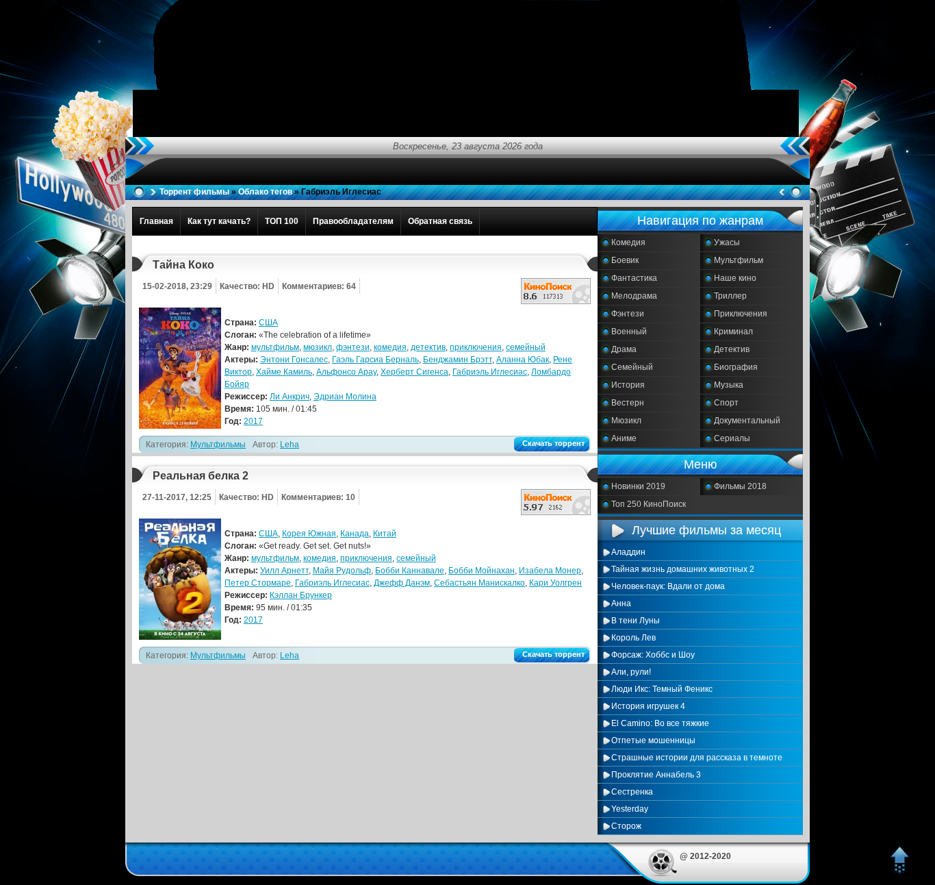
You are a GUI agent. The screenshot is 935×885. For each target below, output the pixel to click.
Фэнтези (627, 314)
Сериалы (732, 438)
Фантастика (634, 278)
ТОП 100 (281, 221)
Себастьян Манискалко (479, 583)
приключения (476, 347)
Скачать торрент (553, 443)
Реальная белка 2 (200, 476)
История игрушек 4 (648, 706)
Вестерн (627, 403)
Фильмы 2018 (740, 486)
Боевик (625, 260)
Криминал (733, 331)
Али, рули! (631, 672)
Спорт (726, 403)
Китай (384, 533)
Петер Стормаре (258, 583)
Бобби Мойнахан (481, 570)
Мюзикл (626, 420)
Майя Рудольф (342, 570)
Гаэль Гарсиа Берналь (375, 359)
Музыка (728, 385)
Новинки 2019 (638, 486)
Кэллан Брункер (301, 595)
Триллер (730, 296)
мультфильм (275, 347)
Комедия (628, 242)
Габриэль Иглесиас (489, 372)
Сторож (626, 826)
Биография (736, 367)
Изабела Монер (550, 570)
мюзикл (317, 347)
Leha (289, 444)
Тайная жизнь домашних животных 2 (682, 569)
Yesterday (629, 809)
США (268, 322)
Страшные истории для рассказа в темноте (696, 757)
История (628, 385)
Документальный (747, 420)
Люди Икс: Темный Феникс (662, 689)
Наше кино (735, 278)
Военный (629, 331)
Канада (354, 533)
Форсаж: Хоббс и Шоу (653, 655)
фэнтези (353, 347)
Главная (156, 221)
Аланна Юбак (522, 359)
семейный (526, 347)
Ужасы (727, 242)
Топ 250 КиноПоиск (648, 504)
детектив (428, 347)
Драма (624, 349)
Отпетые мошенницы (653, 740)
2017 (253, 421)
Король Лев (633, 638)
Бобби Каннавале (409, 570)
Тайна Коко (183, 265)
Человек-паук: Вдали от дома (668, 586)
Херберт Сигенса (414, 372)
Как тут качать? (219, 221)
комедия (390, 347)
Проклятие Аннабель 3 (656, 775)
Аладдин (628, 552)
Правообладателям (353, 221)
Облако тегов (265, 192)
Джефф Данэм (402, 583)
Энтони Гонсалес (294, 359)
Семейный (632, 367)
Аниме (624, 438)
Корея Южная (309, 533)
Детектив (732, 349)
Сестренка (632, 792)
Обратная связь (440, 221)
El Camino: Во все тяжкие (660, 723)
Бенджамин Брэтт (457, 359)
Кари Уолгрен (555, 583)
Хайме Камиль (284, 372)
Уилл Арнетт (284, 570)
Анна (621, 603)
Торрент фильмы (194, 192)
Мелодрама (634, 296)
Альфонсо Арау (346, 372)
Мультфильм (738, 260)
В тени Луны (635, 620)
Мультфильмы (218, 444)
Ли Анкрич (289, 396)
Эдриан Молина (344, 396)
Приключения (740, 314)
